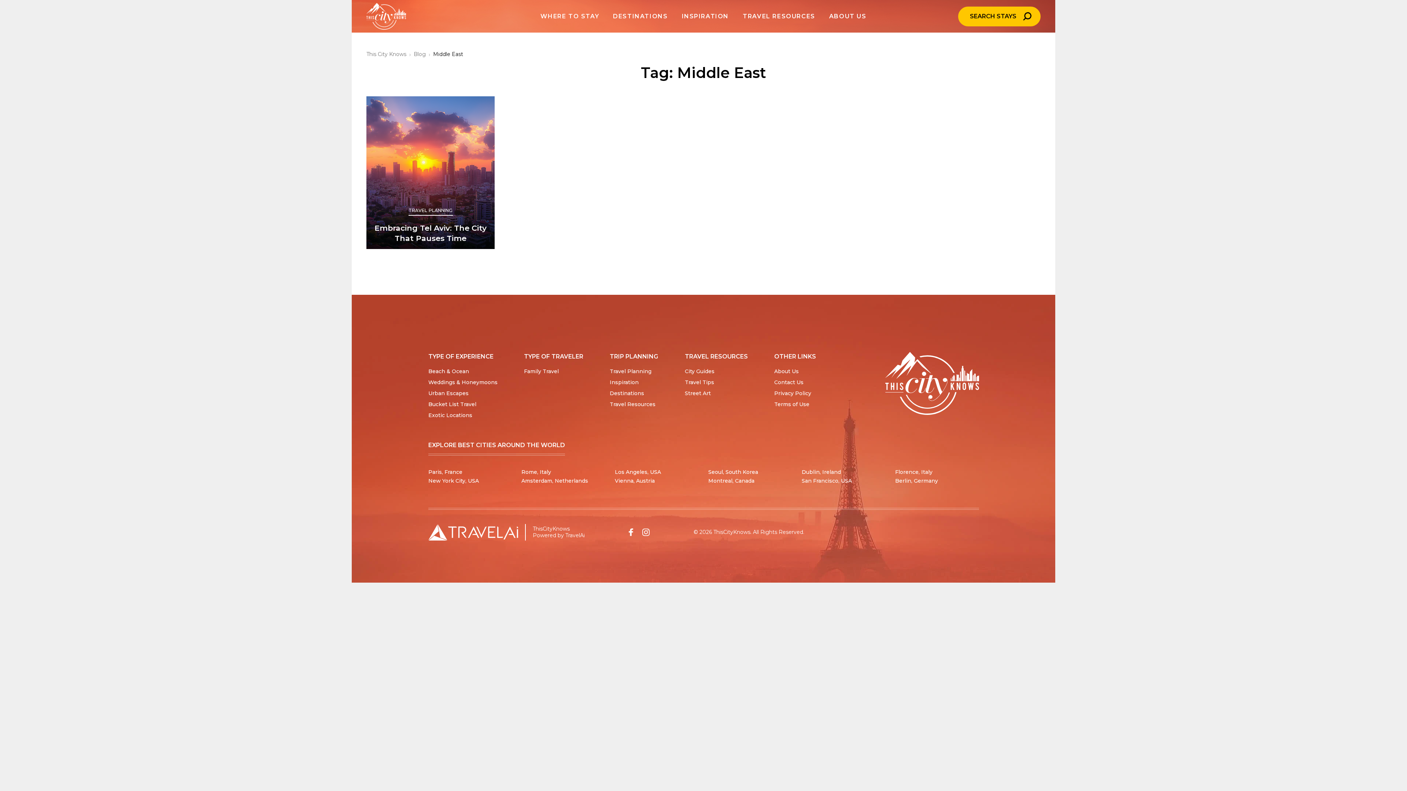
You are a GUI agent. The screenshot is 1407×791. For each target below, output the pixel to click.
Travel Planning (431, 210)
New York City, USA (453, 481)
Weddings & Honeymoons (463, 382)
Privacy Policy (792, 393)
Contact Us (789, 382)
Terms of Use (791, 404)
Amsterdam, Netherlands (554, 481)
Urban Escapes (448, 393)
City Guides (699, 371)
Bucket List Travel (452, 404)
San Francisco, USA (827, 481)
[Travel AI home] (473, 532)
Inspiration (624, 382)
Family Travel (541, 371)
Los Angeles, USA (638, 472)
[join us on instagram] (646, 532)
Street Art (698, 393)
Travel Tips (699, 382)
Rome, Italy (536, 472)
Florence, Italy (914, 472)
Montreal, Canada (731, 481)
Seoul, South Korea (733, 472)
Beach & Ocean (448, 371)
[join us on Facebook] (631, 532)
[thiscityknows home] (932, 383)
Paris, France (445, 472)
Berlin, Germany (916, 481)
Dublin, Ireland (821, 472)
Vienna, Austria (635, 481)
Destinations (627, 393)
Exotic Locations (450, 415)
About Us (786, 371)
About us (848, 16)
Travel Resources (633, 404)
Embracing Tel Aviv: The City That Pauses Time (430, 233)
